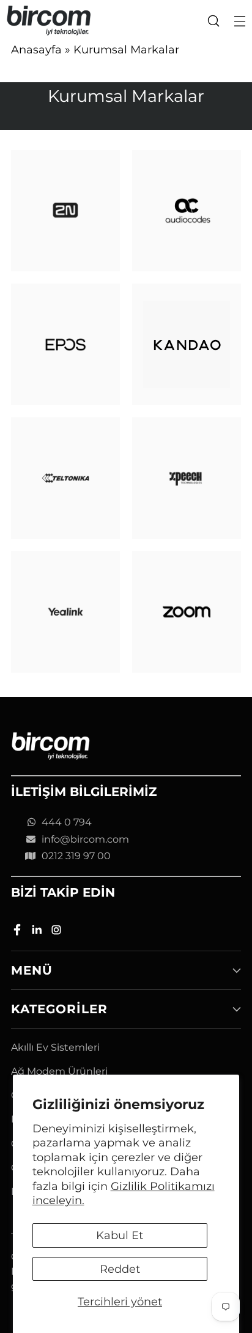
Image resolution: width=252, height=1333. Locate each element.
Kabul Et (119, 1235)
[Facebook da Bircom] (18, 932)
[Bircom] (49, 20)
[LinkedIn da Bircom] (38, 932)
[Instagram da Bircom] (57, 932)
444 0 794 (67, 822)
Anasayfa (36, 49)
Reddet (120, 1269)
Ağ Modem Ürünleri (59, 1071)
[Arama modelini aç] (213, 20)
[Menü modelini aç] (239, 20)
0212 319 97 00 (76, 856)
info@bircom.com (85, 839)
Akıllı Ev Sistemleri (55, 1047)
